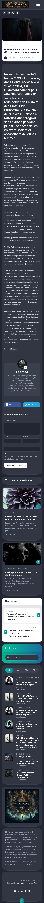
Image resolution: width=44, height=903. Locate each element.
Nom (7, 436)
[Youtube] (22, 891)
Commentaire (10, 420)
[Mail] (29, 891)
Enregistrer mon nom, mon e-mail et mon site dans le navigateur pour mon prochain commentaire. (21, 456)
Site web (8, 445)
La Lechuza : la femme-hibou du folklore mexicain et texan (26, 775)
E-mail (26, 436)
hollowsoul (13, 57)
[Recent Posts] (9, 670)
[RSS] (26, 891)
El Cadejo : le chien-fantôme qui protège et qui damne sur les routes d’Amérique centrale (27, 760)
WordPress (21, 883)
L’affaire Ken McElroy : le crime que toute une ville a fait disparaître (27, 698)
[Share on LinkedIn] (17, 13)
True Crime (17, 45)
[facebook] (15, 891)
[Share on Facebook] (9, 13)
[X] (18, 891)
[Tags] (34, 670)
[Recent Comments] (26, 670)
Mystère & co (10, 568)
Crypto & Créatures (23, 677)
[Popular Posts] (18, 670)
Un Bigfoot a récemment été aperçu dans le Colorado (26, 726)
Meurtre (13, 349)
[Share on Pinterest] (13, 13)
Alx (35, 883)
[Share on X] (4, 13)
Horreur (9, 45)
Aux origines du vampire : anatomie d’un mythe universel (27, 684)
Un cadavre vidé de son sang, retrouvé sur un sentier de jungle (26, 712)
